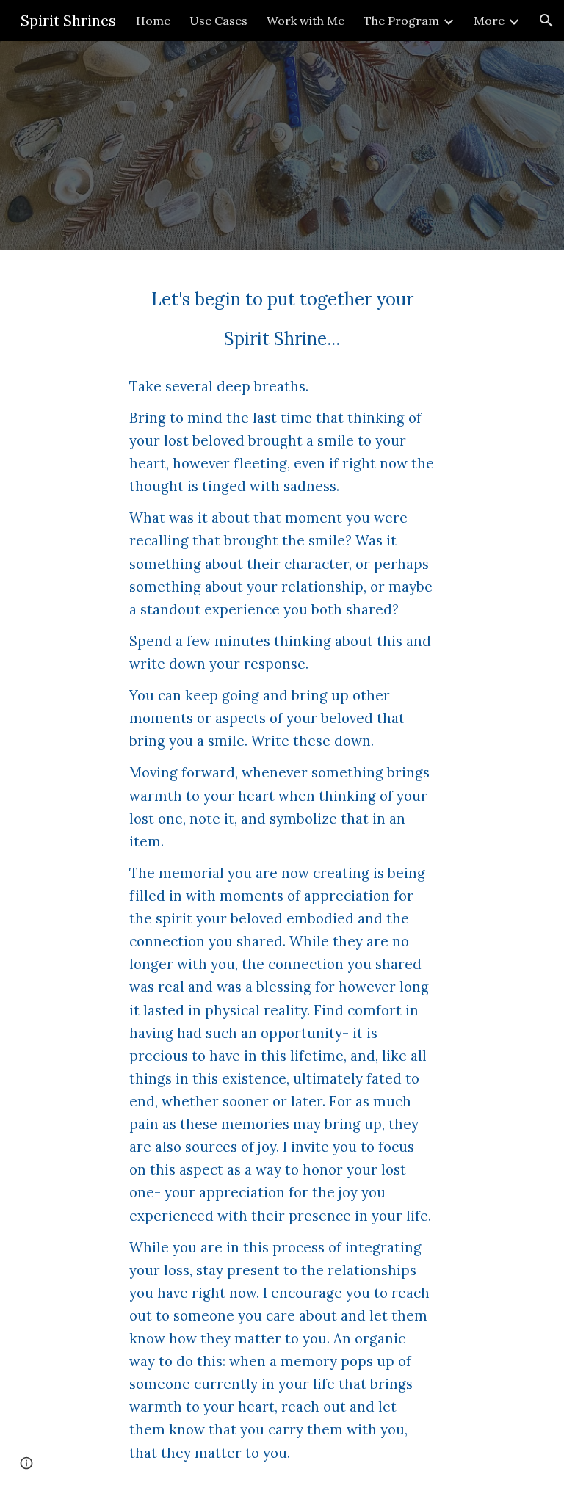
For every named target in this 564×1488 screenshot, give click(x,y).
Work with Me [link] (305, 20)
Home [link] (153, 20)
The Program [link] (401, 20)
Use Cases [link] (218, 20)
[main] (281, 868)
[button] (546, 20)
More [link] (489, 20)
